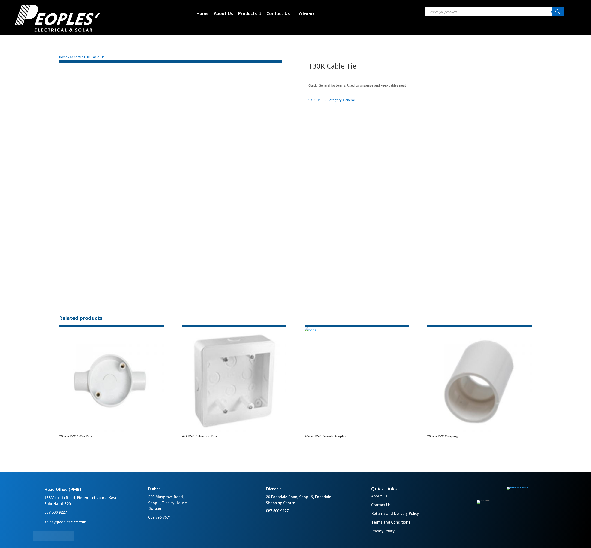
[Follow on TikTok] (69, 536)
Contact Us (278, 14)
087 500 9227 (55, 512)
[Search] (558, 11)
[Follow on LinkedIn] (59, 536)
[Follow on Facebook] (38, 536)
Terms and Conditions (390, 522)
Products (247, 14)
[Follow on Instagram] (49, 536)
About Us (223, 14)
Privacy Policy (383, 530)
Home (202, 14)
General (75, 57)
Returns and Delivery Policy (395, 513)
